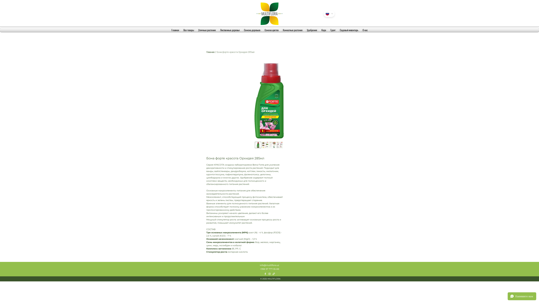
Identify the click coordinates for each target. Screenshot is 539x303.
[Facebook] (265, 273)
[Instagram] (269, 273)
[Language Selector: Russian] (329, 13)
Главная (210, 52)
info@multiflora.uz (269, 265)
